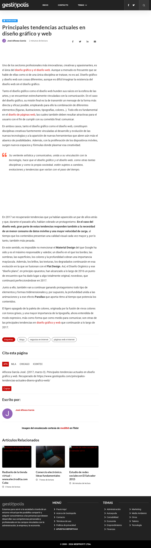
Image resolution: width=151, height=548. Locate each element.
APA (5, 364)
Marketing (136, 509)
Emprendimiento (114, 525)
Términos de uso (63, 521)
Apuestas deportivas (67, 529)
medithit (64, 428)
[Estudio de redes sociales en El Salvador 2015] (84, 457)
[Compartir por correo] (95, 41)
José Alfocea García (16, 41)
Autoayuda (112, 513)
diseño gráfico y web (49, 322)
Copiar (6, 388)
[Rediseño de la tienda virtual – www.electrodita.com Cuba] (16, 457)
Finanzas (111, 529)
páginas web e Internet (64, 339)
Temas (81, 5)
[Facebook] (128, 5)
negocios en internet (39, 339)
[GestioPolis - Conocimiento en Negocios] (13, 504)
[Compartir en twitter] (81, 41)
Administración (114, 509)
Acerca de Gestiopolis (66, 513)
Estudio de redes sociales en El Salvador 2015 (82, 475)
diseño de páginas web (21, 114)
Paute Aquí (61, 509)
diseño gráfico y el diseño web (32, 70)
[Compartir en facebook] (73, 41)
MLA (13, 364)
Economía (111, 521)
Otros (134, 517)
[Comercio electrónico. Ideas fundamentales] (50, 457)
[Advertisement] (56, 53)
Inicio (45, 5)
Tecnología (10, 21)
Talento (135, 521)
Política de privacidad (66, 525)
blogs (21, 339)
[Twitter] (134, 5)
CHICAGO (24, 364)
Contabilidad (112, 517)
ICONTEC (38, 364)
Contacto (63, 5)
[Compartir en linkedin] (88, 41)
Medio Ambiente (139, 513)
